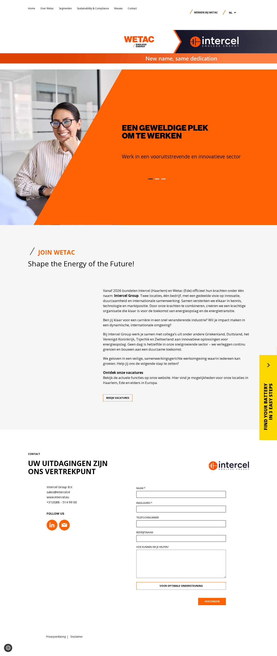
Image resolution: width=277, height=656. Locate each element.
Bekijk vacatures (117, 398)
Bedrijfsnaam (144, 532)
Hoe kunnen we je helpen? (152, 547)
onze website (160, 377)
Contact (132, 8)
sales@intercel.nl (58, 492)
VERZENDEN (212, 601)
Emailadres (144, 503)
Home (31, 8)
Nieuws (118, 8)
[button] (232, 12)
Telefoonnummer (147, 517)
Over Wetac (47, 8)
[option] (197, 142)
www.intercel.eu (58, 497)
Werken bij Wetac (206, 12)
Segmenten (65, 8)
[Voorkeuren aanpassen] (8, 648)
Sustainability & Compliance (93, 8)
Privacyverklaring (56, 637)
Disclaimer (77, 637)
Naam (140, 488)
